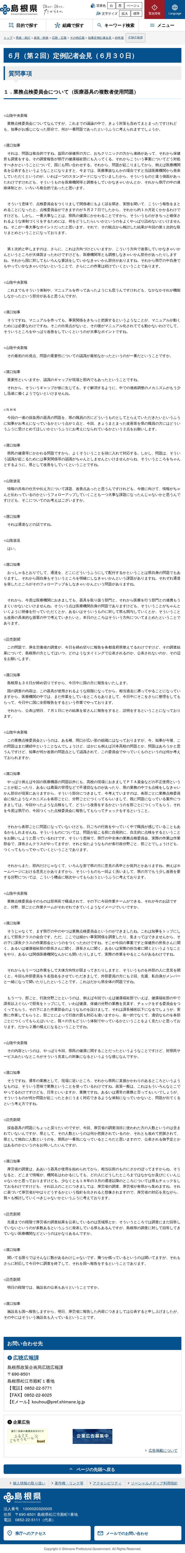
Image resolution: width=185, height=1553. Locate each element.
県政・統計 (23, 37)
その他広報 (77, 37)
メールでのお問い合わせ (127, 1533)
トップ (8, 37)
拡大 (125, 13)
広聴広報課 (135, 37)
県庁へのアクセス (30, 1533)
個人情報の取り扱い (29, 1483)
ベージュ (133, 5)
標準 (136, 13)
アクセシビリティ (107, 1483)
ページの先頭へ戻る (95, 1469)
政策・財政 (41, 37)
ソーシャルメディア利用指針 (154, 1483)
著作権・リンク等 (69, 1483)
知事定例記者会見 (99, 37)
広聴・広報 (59, 37)
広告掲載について (163, 1450)
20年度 (119, 37)
